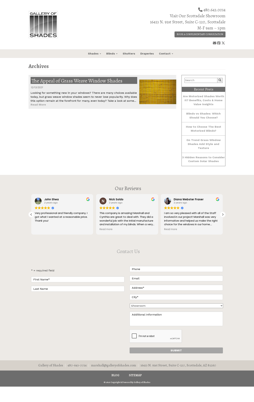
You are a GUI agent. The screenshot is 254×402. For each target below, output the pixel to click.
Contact (165, 53)
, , (178, 365)
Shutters (129, 53)
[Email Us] (214, 43)
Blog (115, 375)
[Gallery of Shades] (51, 24)
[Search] (220, 80)
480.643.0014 (214, 10)
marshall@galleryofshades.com (113, 365)
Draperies (147, 53)
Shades (93, 53)
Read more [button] (106, 229)
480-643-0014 (77, 365)
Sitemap (135, 375)
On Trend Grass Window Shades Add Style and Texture (203, 144)
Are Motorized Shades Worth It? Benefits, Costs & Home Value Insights (203, 100)
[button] (222, 214)
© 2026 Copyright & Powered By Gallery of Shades (127, 382)
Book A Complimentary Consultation (200, 34)
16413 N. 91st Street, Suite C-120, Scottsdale (187, 22)
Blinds (111, 53)
